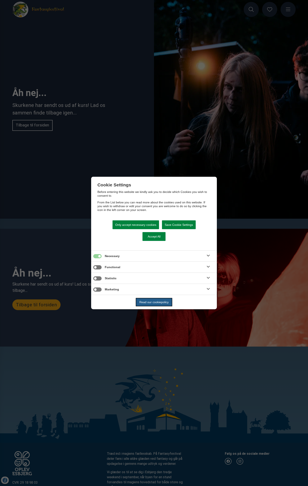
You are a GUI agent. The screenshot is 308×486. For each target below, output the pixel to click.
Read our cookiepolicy (154, 302)
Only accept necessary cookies (135, 224)
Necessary (112, 256)
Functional (112, 267)
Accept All (154, 236)
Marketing (112, 289)
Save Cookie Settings (179, 224)
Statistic (110, 278)
